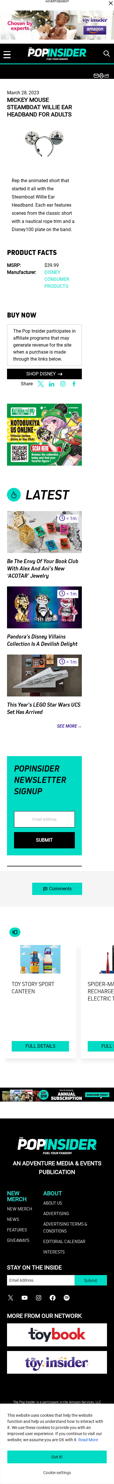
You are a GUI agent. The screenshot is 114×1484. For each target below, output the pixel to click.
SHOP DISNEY (41, 374)
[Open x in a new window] (40, 384)
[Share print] (101, 75)
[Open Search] (106, 53)
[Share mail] (96, 75)
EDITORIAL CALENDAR (64, 1241)
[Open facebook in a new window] (74, 384)
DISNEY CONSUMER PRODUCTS (56, 279)
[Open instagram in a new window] (63, 384)
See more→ (69, 726)
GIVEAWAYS (18, 1240)
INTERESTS (54, 1251)
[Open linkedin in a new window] (52, 384)
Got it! (57, 1457)
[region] (57, 1444)
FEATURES (17, 1229)
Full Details (40, 1046)
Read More (88, 1439)
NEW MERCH (19, 1208)
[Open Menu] (7, 54)
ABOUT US (52, 1202)
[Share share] (106, 75)
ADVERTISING (56, 1213)
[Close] (111, 3)
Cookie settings (57, 1472)
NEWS (13, 1219)
